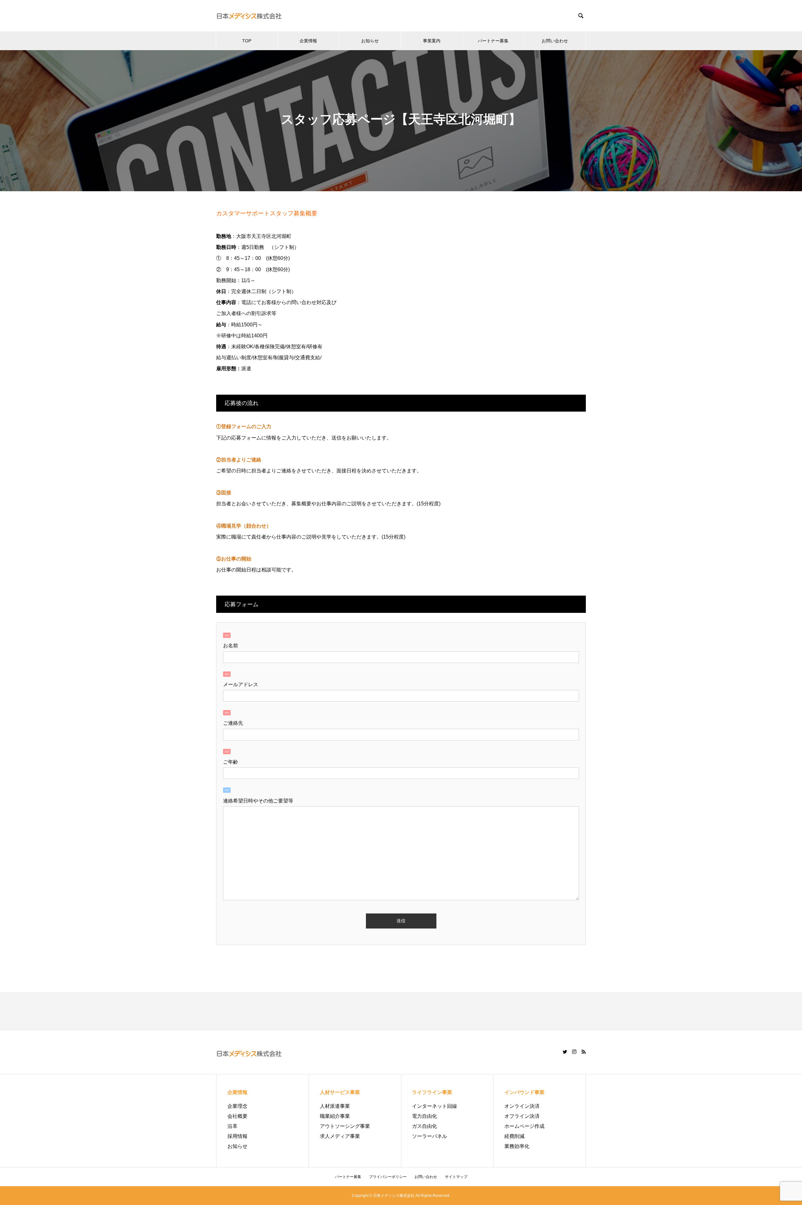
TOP (246, 40)
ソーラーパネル (429, 1136)
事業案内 (431, 40)
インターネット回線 (434, 1106)
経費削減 (514, 1136)
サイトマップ (456, 1177)
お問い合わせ (555, 40)
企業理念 (237, 1106)
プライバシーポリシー (388, 1177)
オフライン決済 (521, 1116)
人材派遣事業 (335, 1106)
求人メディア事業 (340, 1136)
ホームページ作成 (524, 1126)
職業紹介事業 (335, 1116)
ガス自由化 (424, 1126)
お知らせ (370, 40)
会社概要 (237, 1116)
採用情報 (237, 1136)
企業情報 (308, 40)
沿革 (232, 1126)
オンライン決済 (521, 1106)
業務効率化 (516, 1146)
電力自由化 (424, 1116)
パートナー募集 (493, 40)
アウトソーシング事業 (345, 1126)
